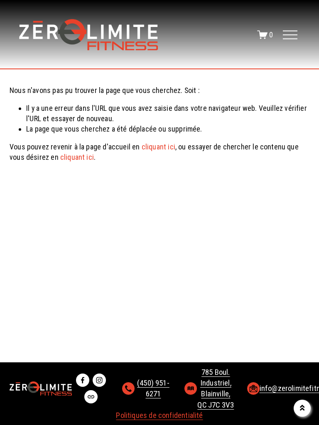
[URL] (91, 396)
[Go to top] (302, 408)
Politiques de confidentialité (159, 415)
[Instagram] (99, 380)
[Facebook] (82, 380)
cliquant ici (158, 146)
